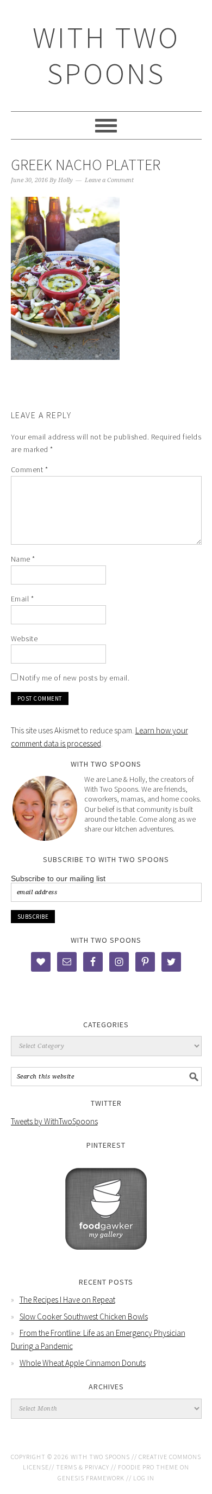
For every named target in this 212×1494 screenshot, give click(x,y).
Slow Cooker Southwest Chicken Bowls (84, 1316)
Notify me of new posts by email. (74, 678)
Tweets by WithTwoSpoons (54, 1121)
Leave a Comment (109, 180)
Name (23, 559)
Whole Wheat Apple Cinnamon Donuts (83, 1363)
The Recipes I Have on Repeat (67, 1299)
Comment (29, 469)
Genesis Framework (91, 1478)
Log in (143, 1478)
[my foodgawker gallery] (106, 1257)
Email (22, 599)
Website (24, 638)
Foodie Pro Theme (148, 1467)
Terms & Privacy (82, 1467)
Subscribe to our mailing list (58, 878)
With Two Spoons (106, 55)
